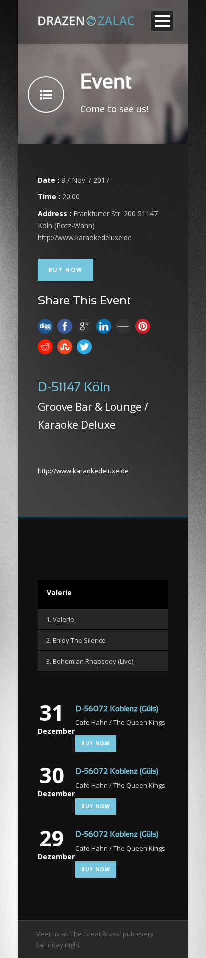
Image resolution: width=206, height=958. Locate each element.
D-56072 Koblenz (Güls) (117, 709)
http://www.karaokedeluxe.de (83, 470)
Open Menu (162, 21)
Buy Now (65, 269)
